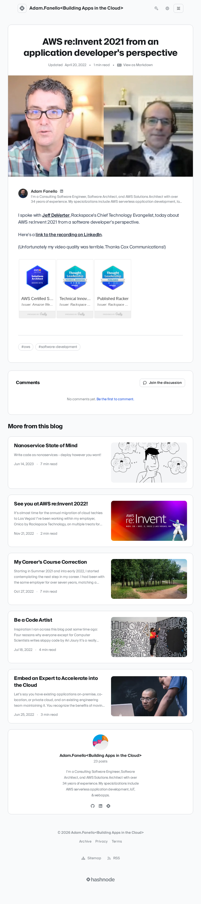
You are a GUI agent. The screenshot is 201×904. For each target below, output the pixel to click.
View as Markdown (138, 65)
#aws (25, 347)
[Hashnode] (108, 806)
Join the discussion (165, 383)
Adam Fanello (44, 191)
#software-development (57, 347)
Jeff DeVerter (55, 215)
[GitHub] (92, 806)
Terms (117, 842)
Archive (85, 842)
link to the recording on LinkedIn (69, 235)
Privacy (101, 842)
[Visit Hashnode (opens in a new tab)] (100, 879)
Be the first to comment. (115, 399)
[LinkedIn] (61, 191)
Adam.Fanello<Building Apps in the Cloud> (76, 8)
